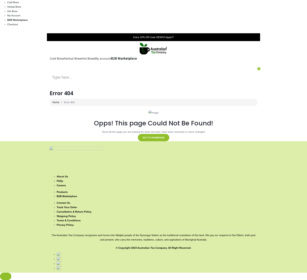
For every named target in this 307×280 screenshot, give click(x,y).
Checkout (12, 24)
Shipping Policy (66, 216)
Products (62, 192)
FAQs (60, 180)
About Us (62, 176)
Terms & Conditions (69, 220)
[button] (254, 71)
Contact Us (63, 202)
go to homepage (154, 137)
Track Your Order (67, 207)
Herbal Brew (14, 6)
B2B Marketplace (17, 20)
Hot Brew (12, 11)
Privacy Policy (65, 224)
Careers (61, 185)
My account (13, 15)
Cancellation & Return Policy (74, 211)
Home (55, 102)
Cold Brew (13, 2)
